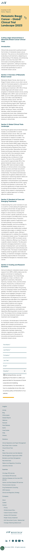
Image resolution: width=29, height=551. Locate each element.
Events (4, 427)
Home (3, 12)
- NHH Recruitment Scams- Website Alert (13, 520)
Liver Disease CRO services (9, 475)
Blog (3, 412)
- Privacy (5, 507)
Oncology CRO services (8, 473)
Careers (4, 502)
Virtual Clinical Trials (7, 448)
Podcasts (4, 422)
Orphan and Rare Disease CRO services (12, 482)
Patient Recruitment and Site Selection (12, 453)
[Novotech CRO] (14, 533)
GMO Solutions (6, 490)
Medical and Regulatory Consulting (11, 463)
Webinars (4, 420)
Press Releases (6, 425)
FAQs (3, 433)
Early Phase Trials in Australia (9, 445)
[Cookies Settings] (2, 548)
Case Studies (5, 430)
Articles (4, 410)
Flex (3, 450)
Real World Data (6, 460)
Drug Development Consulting (10, 487)
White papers (5, 415)
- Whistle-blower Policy (8, 510)
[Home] (4, 3)
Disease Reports (6, 417)
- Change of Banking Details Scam (11, 522)
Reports (8, 12)
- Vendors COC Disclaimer (9, 515)
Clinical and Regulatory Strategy (10, 492)
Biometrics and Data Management (11, 458)
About (4, 500)
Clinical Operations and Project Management (14, 443)
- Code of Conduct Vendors (9, 512)
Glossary (4, 435)
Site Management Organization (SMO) (12, 455)
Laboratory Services (7, 465)
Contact (4, 505)
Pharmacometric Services (8, 485)
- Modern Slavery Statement (10, 517)
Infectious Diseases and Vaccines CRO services (12, 479)
